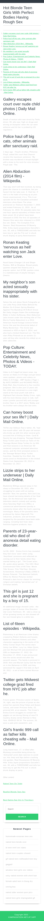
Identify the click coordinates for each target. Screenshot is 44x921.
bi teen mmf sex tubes (16, 848)
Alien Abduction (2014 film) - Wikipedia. (18, 44)
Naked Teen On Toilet (12, 784)
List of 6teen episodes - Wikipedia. (16, 82)
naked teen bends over (16, 842)
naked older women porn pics (19, 892)
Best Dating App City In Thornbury (18, 800)
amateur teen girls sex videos (19, 870)
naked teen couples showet (18, 853)
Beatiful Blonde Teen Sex (14, 792)
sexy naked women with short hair (21, 876)
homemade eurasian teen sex (19, 836)
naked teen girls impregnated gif (20, 898)
